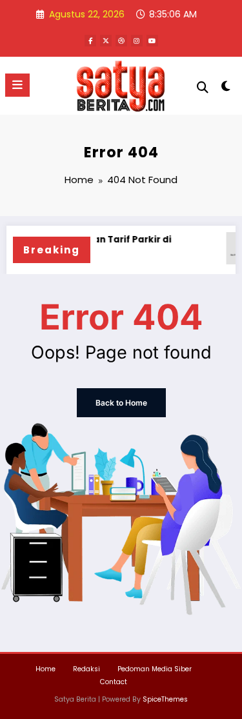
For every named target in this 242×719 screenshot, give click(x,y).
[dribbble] (121, 40)
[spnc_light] (226, 88)
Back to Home (121, 403)
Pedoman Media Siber (154, 669)
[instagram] (137, 40)
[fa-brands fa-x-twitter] (106, 40)
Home (45, 669)
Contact (113, 682)
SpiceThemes (165, 699)
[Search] (203, 87)
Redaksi (86, 669)
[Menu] (17, 85)
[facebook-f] (90, 40)
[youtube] (152, 40)
